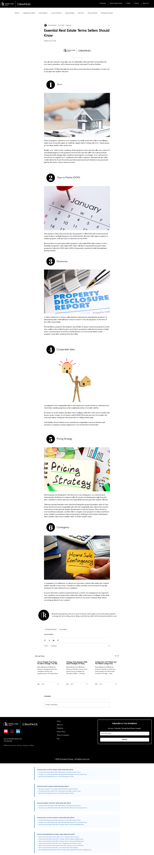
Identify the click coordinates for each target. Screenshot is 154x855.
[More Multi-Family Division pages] (123, 3)
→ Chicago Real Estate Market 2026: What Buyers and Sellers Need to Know (59, 772)
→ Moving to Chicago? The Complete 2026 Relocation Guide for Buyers (57, 789)
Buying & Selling (69, 13)
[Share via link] (58, 640)
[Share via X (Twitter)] (49, 640)
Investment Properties (107, 13)
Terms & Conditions (63, 735)
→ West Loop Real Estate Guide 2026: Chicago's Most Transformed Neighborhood (60, 824)
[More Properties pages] (106, 3)
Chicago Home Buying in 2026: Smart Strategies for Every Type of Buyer (76, 663)
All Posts (17, 13)
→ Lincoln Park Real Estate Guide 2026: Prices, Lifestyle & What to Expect (58, 837)
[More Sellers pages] (131, 3)
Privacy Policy (61, 731)
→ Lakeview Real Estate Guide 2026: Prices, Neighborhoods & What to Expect (59, 843)
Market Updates (43, 13)
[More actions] (109, 25)
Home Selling (63, 629)
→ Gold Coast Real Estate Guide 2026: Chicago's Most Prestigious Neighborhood (60, 839)
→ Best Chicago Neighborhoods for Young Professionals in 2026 (55, 776)
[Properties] (84, 728)
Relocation (81, 13)
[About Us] (84, 725)
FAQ (58, 739)
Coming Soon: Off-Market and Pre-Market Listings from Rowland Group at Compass (105, 663)
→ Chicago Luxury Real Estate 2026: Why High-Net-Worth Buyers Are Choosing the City (62, 774)
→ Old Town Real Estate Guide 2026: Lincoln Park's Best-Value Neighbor (57, 847)
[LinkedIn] (18, 731)
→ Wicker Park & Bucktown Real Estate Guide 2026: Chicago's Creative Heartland (60, 845)
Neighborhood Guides (29, 13)
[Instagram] (12, 731)
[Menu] (77, 4)
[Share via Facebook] (45, 640)
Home (59, 721)
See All (117, 656)
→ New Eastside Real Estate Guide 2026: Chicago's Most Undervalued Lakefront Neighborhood (64, 849)
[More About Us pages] (149, 3)
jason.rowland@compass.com (13, 738)
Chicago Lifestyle (92, 13)
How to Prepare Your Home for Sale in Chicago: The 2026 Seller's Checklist (47, 663)
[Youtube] (6, 731)
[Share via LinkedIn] (53, 640)
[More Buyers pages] (139, 3)
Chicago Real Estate (51, 629)
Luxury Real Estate (56, 13)
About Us (60, 724)
